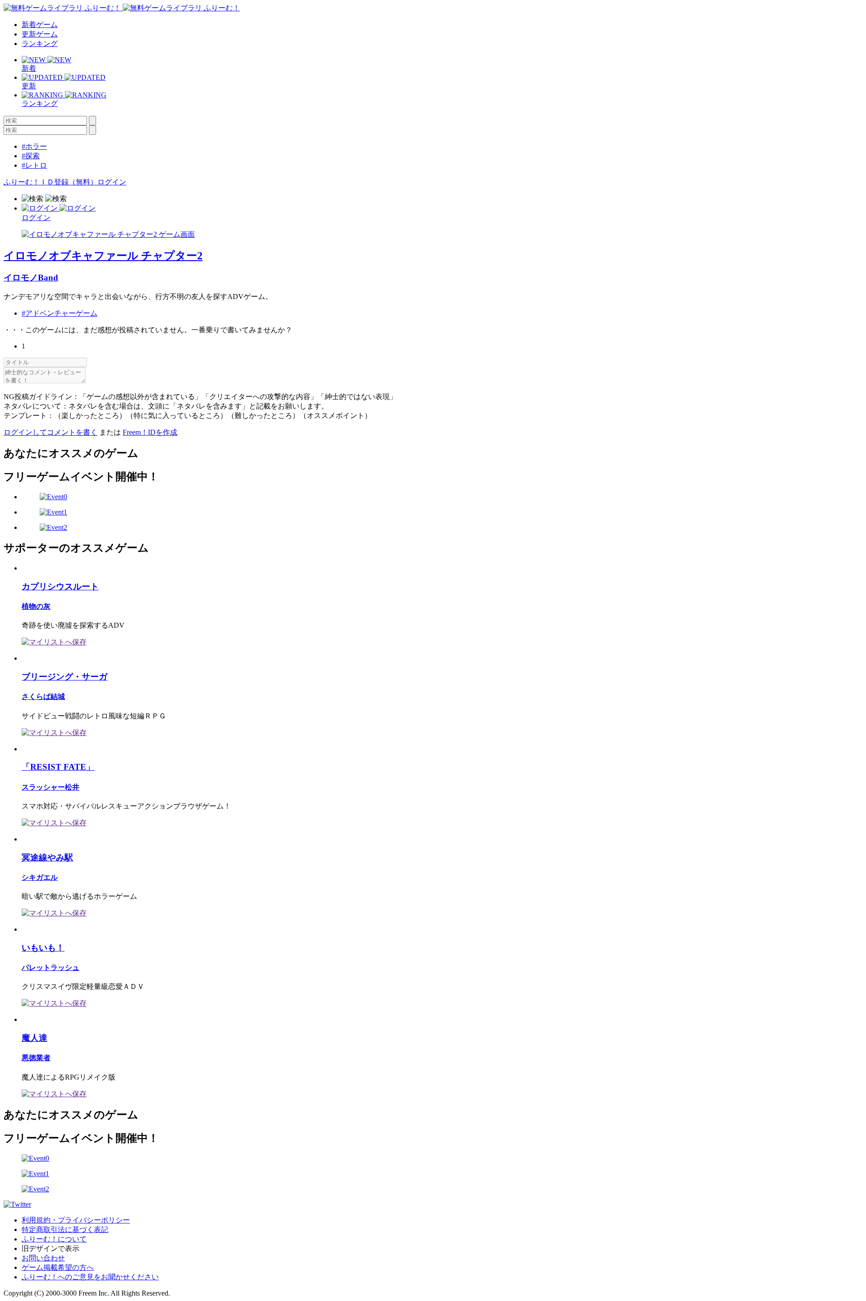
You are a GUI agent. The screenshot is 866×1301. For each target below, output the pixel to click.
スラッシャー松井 (50, 787)
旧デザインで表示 (50, 1248)
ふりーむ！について (54, 1239)
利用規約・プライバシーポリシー (76, 1220)
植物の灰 (36, 606)
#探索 (31, 156)
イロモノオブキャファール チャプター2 (103, 256)
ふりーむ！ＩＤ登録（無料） (50, 182)
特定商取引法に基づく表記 (65, 1229)
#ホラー (34, 146)
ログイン (111, 182)
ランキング (40, 43)
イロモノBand (31, 277)
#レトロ (34, 165)
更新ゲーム (40, 34)
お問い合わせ (43, 1258)
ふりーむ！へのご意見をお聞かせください (90, 1277)
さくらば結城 (43, 696)
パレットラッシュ (50, 967)
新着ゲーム (40, 24)
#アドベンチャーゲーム (59, 313)
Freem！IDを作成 (150, 432)
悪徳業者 (36, 1058)
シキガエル (40, 877)
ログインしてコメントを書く (50, 432)
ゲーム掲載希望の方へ (58, 1267)
